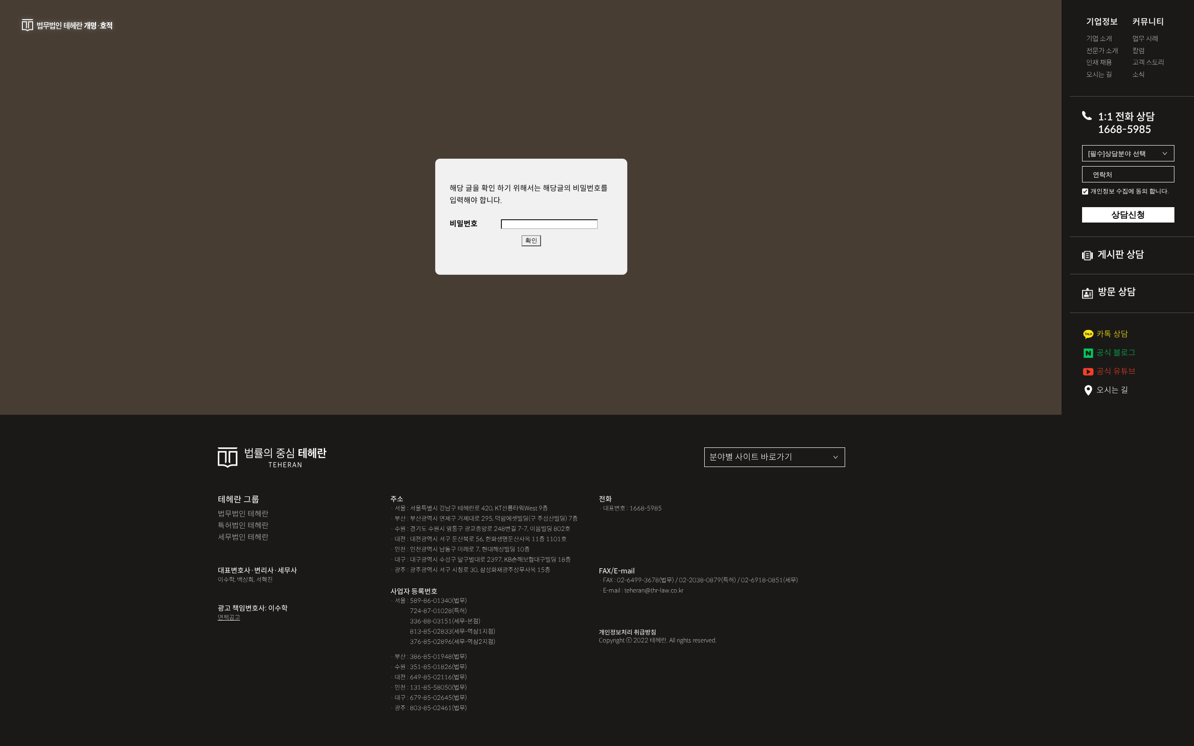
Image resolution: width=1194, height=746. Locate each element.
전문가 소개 (1102, 51)
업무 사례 (1145, 38)
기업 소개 (1099, 38)
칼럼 (1138, 51)
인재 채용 (1099, 62)
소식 (1138, 74)
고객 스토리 (1148, 62)
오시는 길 (1099, 74)
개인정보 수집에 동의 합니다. (1129, 191)
